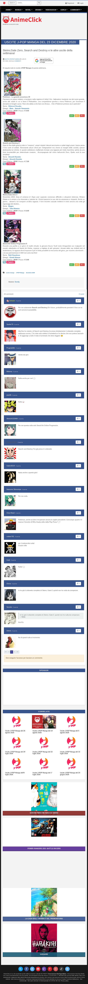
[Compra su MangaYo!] (10, 113)
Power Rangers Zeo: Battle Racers (44, 848)
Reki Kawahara (14, 255)
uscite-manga (10, 272)
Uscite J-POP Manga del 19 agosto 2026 (43, 731)
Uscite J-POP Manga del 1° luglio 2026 (42, 773)
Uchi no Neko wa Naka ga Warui (44, 813)
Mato (11, 108)
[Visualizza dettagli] (4, 113)
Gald (8, 560)
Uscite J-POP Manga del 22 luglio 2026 (43, 752)
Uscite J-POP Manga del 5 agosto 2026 (69, 731)
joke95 (9, 395)
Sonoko (9, 607)
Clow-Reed (11, 513)
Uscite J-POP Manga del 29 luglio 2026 (15, 752)
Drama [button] (38, 10)
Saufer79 (10, 324)
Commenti (17, 61)
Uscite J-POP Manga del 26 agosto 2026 (15, 731)
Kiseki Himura (15, 257)
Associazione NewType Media (57, 973)
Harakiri (44, 954)
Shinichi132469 (12, 419)
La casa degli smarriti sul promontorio (44, 919)
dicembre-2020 (30, 272)
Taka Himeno (15, 208)
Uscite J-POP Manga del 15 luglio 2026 (70, 752)
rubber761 (10, 536)
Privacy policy (64, 980)
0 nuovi (81, 294)
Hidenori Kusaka (14, 106)
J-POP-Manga (20, 272)
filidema (9, 371)
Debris (9, 631)
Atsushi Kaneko (14, 157)
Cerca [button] (63, 10)
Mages (11, 206)
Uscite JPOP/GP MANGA (12, 59)
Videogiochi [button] (50, 10)
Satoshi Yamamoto (22, 108)
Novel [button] (28, 10)
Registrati (70, 3)
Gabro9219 (11, 466)
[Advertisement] (44, 32)
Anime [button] (8, 10)
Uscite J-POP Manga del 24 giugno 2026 (70, 773)
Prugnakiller (11, 348)
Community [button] (75, 10)
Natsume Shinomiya (14, 489)
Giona (9, 583)
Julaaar (12, 301)
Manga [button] (18, 10)
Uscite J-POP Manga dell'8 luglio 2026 (15, 773)
